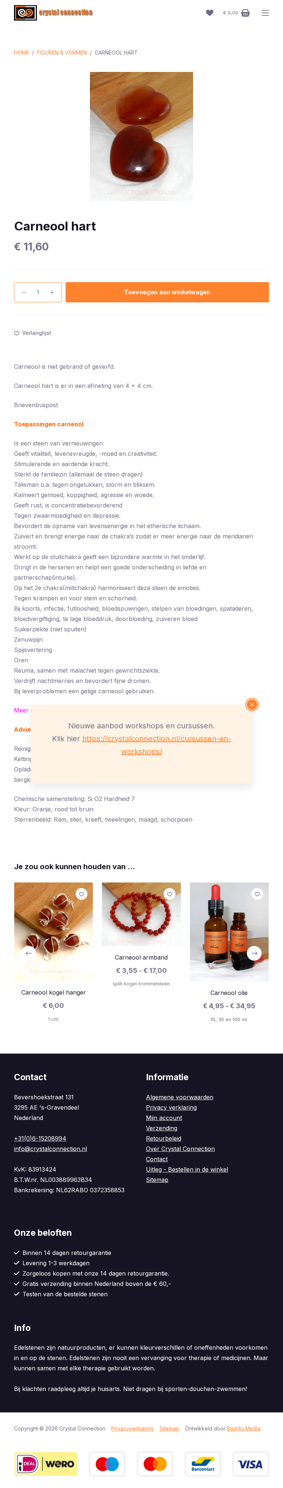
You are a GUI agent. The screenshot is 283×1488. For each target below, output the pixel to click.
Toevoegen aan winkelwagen (167, 292)
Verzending (161, 1128)
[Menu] (265, 13)
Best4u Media (244, 1428)
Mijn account (164, 1117)
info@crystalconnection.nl (50, 1148)
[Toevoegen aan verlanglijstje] (82, 894)
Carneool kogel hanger (53, 992)
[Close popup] (252, 704)
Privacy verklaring (171, 1107)
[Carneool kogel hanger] (53, 931)
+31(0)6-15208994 (40, 1138)
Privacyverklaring (132, 1428)
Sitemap (157, 1179)
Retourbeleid (163, 1138)
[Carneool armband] (141, 914)
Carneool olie (229, 993)
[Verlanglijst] (209, 13)
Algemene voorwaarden (179, 1097)
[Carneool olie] (229, 931)
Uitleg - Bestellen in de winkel (187, 1169)
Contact (157, 1159)
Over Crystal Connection (180, 1148)
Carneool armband (141, 957)
